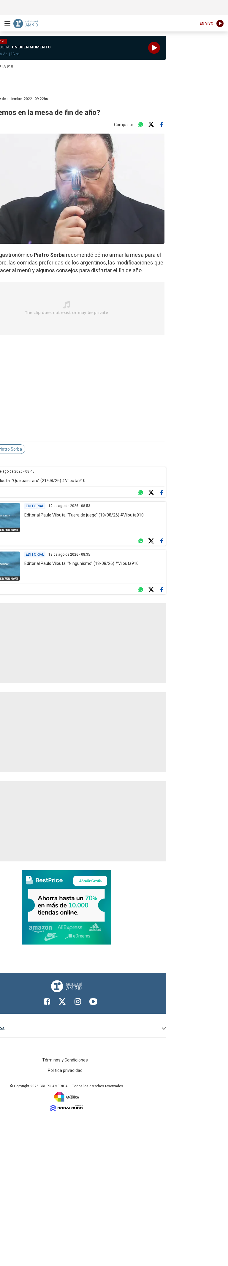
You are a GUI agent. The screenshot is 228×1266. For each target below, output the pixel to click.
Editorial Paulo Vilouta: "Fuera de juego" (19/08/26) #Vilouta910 (84, 515)
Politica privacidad (65, 1070)
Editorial (35, 506)
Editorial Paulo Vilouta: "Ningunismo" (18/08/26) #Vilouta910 (81, 563)
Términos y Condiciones (65, 1060)
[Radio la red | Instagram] (78, 1001)
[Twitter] (151, 125)
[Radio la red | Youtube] (93, 1001)
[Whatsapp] (141, 125)
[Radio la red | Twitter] (62, 1001)
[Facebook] (161, 125)
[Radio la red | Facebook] (47, 1001)
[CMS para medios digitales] (66, 1108)
